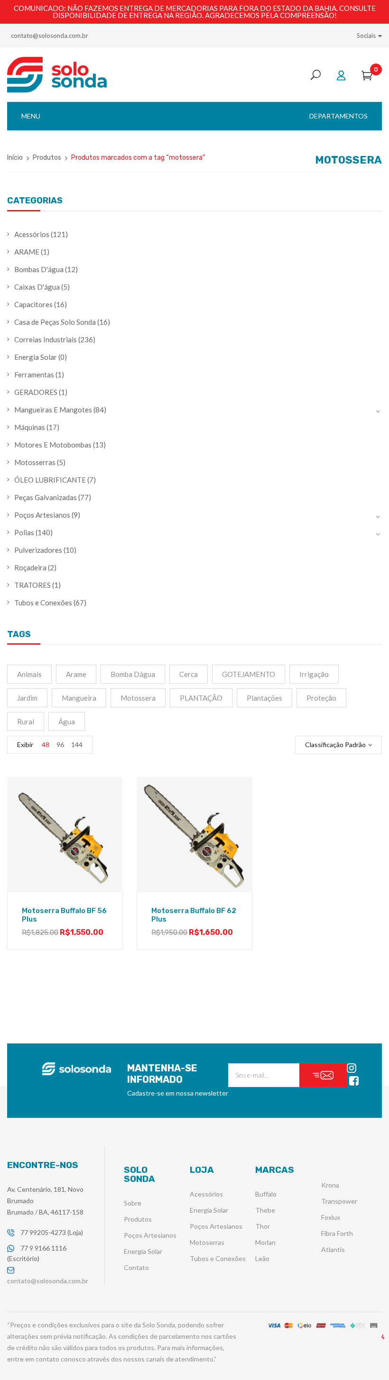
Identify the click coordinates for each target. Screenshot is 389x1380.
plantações (264, 698)
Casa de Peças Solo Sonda (55, 322)
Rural (25, 721)
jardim (27, 698)
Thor (262, 1226)
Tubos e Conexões (43, 602)
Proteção (321, 698)
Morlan (265, 1242)
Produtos (47, 158)
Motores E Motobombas (53, 444)
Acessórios (31, 234)
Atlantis (333, 1249)
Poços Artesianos (42, 515)
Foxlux (330, 1217)
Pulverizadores (38, 550)
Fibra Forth (337, 1233)
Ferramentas (34, 374)
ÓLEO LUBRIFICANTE (50, 479)
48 (45, 744)
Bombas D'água (39, 269)
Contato (136, 1267)
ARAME (26, 251)
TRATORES (32, 585)
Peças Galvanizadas (45, 497)
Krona (330, 1185)
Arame (76, 674)
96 (60, 744)
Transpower (339, 1201)
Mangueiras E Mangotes (53, 409)
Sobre (132, 1203)
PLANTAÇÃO (201, 698)
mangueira (79, 698)
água (66, 721)
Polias (24, 532)
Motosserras (35, 462)
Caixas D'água (37, 287)
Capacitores (33, 304)
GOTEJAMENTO (248, 674)
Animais (29, 674)
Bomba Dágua (133, 674)
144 (77, 744)
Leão (262, 1258)
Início (15, 158)
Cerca (188, 674)
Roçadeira (30, 567)
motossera (138, 698)
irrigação (314, 674)
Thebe (265, 1210)
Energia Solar (35, 357)
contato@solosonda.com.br (49, 35)
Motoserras (207, 1242)
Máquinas (29, 427)
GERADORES (35, 392)
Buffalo (266, 1194)
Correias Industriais (45, 339)
